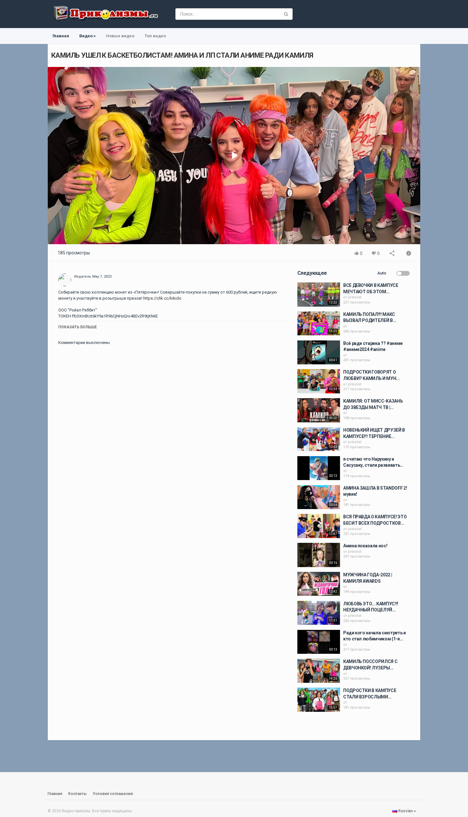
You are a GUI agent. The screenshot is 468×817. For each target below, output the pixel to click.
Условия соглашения (113, 793)
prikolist (354, 297)
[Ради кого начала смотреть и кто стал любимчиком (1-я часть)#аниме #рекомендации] (318, 642)
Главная (61, 35)
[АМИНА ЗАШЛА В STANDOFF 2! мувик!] (318, 497)
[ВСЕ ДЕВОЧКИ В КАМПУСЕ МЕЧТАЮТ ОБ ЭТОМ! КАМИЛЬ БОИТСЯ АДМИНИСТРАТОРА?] (318, 294)
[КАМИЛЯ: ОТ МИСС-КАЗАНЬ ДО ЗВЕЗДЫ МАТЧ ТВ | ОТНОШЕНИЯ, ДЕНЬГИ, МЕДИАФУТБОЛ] (318, 410)
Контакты (77, 793)
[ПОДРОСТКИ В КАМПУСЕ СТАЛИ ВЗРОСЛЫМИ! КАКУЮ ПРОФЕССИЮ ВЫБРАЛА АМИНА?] (318, 700)
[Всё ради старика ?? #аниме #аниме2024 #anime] (318, 352)
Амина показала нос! (365, 545)
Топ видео (155, 35)
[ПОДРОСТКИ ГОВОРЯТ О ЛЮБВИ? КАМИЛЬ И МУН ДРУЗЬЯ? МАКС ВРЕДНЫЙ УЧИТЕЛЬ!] (318, 381)
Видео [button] (86, 35)
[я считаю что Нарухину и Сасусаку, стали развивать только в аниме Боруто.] (318, 468)
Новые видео (120, 35)
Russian (405, 811)
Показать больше (77, 327)
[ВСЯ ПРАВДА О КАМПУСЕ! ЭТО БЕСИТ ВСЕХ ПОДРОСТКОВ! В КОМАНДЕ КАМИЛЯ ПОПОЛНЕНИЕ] (318, 526)
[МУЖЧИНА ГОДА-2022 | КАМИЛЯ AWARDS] (318, 584)
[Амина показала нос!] (318, 555)
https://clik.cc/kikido (161, 298)
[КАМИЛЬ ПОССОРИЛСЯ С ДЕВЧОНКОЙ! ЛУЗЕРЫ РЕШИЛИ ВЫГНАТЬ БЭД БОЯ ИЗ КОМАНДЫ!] (318, 671)
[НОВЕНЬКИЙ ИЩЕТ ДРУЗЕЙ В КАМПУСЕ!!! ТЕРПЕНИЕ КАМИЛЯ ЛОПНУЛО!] (318, 439)
